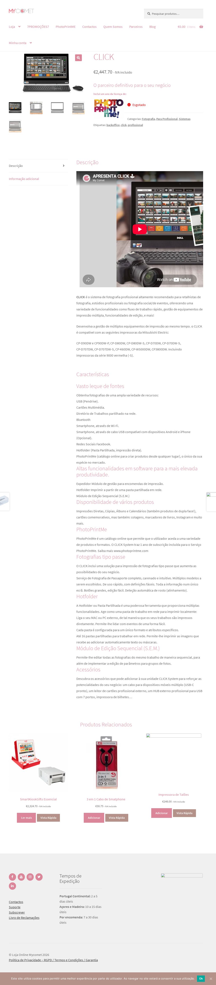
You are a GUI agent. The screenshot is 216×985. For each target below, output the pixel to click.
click (124, 125)
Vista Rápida (48, 818)
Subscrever (17, 912)
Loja (12, 26)
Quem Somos (113, 26)
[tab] (38, 165)
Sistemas (184, 119)
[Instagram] (30, 877)
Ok (201, 978)
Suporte (14, 907)
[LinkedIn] (12, 886)
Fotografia (148, 119)
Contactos (89, 26)
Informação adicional (24, 179)
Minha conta (17, 43)
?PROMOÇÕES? (38, 26)
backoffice (113, 125)
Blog (152, 26)
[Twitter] (39, 877)
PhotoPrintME (66, 26)
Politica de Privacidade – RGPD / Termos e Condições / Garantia (53, 960)
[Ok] (211, 979)
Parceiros (136, 26)
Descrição (16, 166)
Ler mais (26, 818)
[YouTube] (21, 877)
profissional (135, 125)
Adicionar (94, 818)
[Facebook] (12, 877)
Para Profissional (167, 119)
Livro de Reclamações (24, 917)
